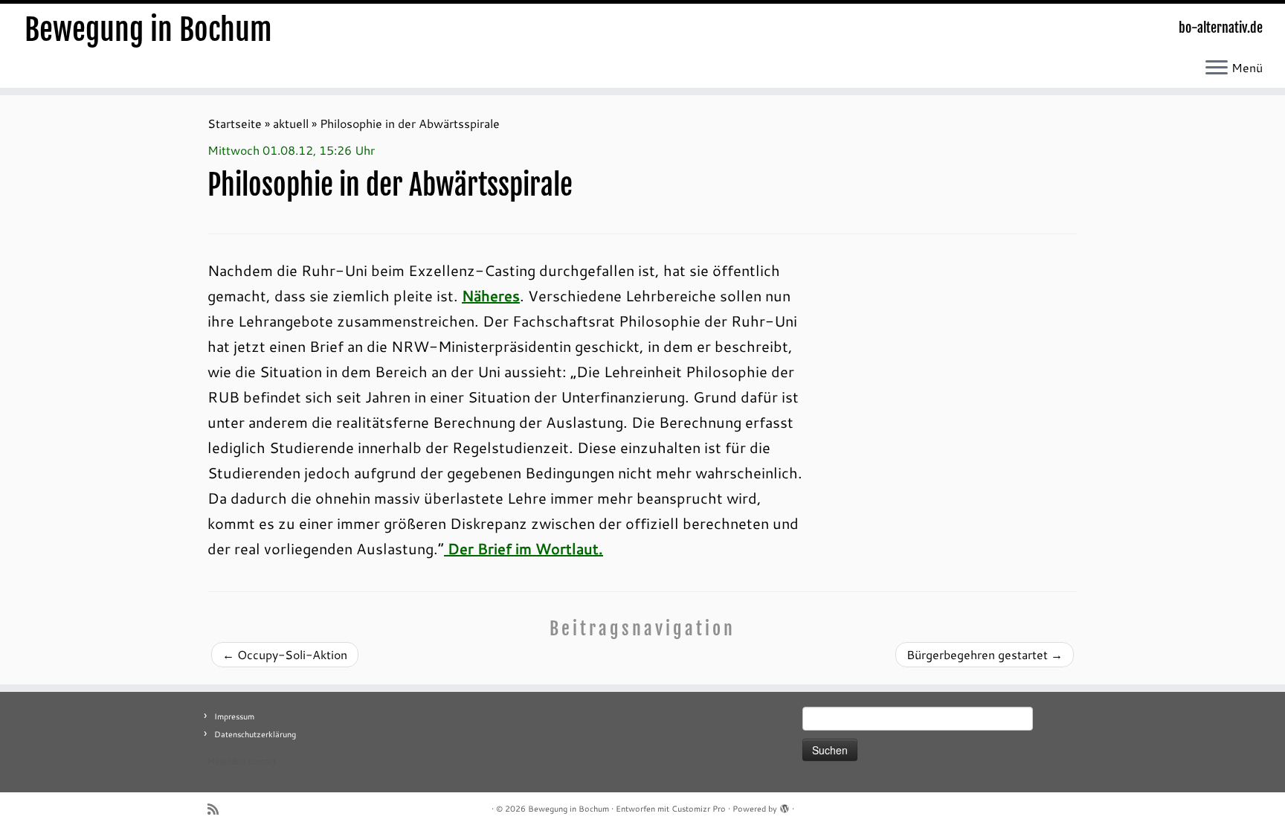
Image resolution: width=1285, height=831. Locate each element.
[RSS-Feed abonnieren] (217, 809)
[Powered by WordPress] (784, 805)
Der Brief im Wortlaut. (523, 548)
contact (262, 761)
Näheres (491, 295)
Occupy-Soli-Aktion (284, 654)
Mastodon (226, 761)
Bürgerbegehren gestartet (984, 654)
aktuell (291, 123)
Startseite (234, 123)
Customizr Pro (699, 809)
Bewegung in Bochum (148, 30)
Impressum (234, 716)
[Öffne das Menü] (1216, 68)
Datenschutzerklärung (255, 734)
